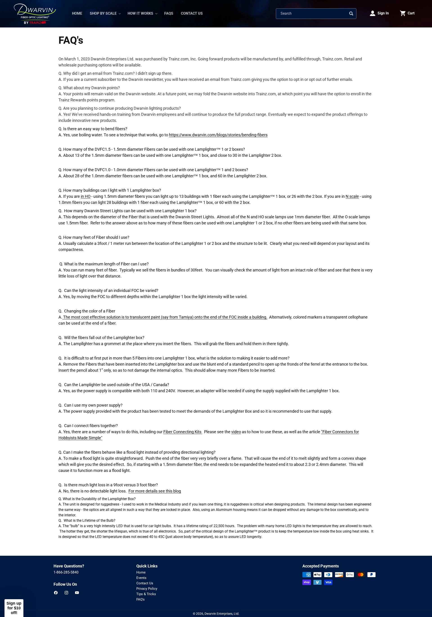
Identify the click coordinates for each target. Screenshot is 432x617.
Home (141, 572)
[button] (105, 13)
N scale (352, 196)
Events (141, 578)
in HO (85, 196)
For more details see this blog (154, 491)
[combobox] (316, 14)
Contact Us (144, 583)
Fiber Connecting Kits (182, 431)
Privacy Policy (146, 589)
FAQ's (140, 599)
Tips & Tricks (146, 594)
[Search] (351, 13)
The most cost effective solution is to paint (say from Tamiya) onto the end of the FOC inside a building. (164, 317)
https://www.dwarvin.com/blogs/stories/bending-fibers (218, 134)
